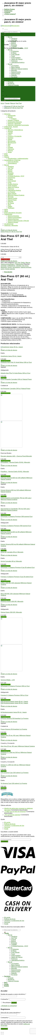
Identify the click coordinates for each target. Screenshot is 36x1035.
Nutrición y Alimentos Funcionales (18, 125)
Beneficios (11, 83)
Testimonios (8, 11)
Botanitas (14, 45)
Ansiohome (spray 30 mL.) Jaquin (11, 356)
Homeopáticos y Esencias (12, 160)
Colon (9, 134)
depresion (4, 267)
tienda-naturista (10, 269)
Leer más (3, 378)
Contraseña (5, 999)
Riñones (10, 150)
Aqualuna (14, 38)
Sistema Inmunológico (14, 217)
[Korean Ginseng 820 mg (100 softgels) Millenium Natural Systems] (18, 479)
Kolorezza (14, 61)
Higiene (6, 157)
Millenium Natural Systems (19, 69)
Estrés (6, 155)
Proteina (13, 118)
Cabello (10, 133)
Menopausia (11, 141)
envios (10, 267)
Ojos (9, 144)
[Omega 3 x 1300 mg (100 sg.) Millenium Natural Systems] (18, 754)
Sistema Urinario (13, 222)
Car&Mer (14, 46)
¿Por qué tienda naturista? (12, 815)
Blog (5, 88)
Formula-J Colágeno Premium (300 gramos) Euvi (16, 525)
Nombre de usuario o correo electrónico (13, 994)
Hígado (10, 139)
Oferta (6, 211)
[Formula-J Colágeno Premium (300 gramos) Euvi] (17, 516)
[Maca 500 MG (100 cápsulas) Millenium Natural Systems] (18, 584)
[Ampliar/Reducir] (3, 1032)
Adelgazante (12, 115)
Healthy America (13, 184)
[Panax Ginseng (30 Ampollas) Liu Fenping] (14, 718)
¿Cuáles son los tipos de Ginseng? (15, 811)
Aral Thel (14, 40)
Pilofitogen (11, 208)
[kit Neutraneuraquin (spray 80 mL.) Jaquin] (14, 702)
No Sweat (14, 77)
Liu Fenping (15, 65)
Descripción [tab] (8, 272)
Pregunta (10, 82)
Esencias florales (13, 161)
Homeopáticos (12, 163)
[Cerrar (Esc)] (1, 1032)
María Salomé (15, 67)
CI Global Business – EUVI (19, 48)
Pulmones (11, 149)
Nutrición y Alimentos (14, 123)
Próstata (10, 147)
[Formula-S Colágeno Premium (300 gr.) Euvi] (15, 686)
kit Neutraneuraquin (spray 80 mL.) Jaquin (14, 712)
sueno (3, 269)
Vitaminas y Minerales (11, 225)
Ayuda (6, 91)
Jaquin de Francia (16, 59)
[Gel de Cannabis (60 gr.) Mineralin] (12, 552)
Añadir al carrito (5, 259)
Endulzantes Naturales (15, 122)
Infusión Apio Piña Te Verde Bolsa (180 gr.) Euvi (15, 373)
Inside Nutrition (16, 57)
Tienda (6, 34)
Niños (6, 209)
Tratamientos (8, 214)
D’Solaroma (15, 51)
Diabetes (10, 138)
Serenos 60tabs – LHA (8, 680)
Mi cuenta (7, 822)
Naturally (14, 75)
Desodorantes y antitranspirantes (18, 158)
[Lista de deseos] (1, 364)
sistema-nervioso (26, 267)
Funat (13, 56)
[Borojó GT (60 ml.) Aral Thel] (13, 108)
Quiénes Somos (9, 9)
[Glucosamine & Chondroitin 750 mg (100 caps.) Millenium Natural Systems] (18, 499)
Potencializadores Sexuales (13, 212)
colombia (18, 265)
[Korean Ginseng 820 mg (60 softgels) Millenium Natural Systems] (18, 533)
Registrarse (4, 1028)
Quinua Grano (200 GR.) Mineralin (11, 612)
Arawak (13, 41)
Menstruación (12, 142)
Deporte (10, 117)
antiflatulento (11, 265)
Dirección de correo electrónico (11, 1012)
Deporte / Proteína (13, 120)
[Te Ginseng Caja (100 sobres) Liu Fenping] (14, 772)
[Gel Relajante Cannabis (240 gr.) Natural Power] (16, 379)
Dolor (6, 154)
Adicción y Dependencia (15, 130)
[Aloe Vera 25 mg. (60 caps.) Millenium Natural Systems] (18, 737)
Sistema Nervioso (13, 219)
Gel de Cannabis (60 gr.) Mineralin (11, 561)
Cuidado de (7, 128)
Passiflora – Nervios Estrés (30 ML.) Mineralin (15, 471)
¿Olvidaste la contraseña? (9, 1006)
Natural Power (15, 73)
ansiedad (3, 265)
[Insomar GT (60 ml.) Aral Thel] (14, 106)
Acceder (14, 1002)
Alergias (10, 131)
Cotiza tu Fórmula (13, 85)
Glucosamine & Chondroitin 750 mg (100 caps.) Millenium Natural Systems (15, 509)
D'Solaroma (11, 177)
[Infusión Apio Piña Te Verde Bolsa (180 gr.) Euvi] (16, 362)
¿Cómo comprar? (10, 14)
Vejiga (10, 152)
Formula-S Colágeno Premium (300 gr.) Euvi (14, 695)
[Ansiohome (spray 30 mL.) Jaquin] (12, 347)
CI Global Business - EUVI (16, 176)
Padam (10, 206)
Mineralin (14, 70)
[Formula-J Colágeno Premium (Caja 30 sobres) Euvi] (18, 567)
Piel (9, 146)
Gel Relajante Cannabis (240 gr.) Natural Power (15, 388)
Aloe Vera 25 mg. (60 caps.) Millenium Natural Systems (18, 746)
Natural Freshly (16, 72)
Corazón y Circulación (14, 136)
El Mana (13, 53)
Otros (9, 204)
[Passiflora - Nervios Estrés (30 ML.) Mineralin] (15, 462)
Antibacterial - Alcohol (11, 126)
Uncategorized (8, 224)
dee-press (25, 265)
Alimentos (7, 114)
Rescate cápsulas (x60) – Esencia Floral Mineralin (16, 456)
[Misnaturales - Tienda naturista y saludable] (10, 25)
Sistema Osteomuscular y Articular (18, 220)
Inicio (2, 103)
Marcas (10, 37)
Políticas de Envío (9, 824)
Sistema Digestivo (13, 216)
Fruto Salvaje (15, 54)
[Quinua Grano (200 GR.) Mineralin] (12, 601)
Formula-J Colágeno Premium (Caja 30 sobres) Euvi (17, 576)
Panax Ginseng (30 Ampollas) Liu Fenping (14, 729)
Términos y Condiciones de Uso (14, 825)
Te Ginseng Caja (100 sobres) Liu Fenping (14, 783)
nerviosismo (16, 267)
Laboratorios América (17, 62)
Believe (13, 43)
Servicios (7, 79)
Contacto (7, 12)
